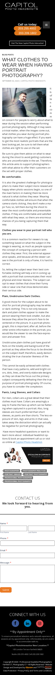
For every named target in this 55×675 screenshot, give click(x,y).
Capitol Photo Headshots (33, 81)
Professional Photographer (18, 478)
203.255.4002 (27, 28)
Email (3, 550)
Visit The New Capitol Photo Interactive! (27, 43)
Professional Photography (18, 481)
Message (5, 562)
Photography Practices (34, 471)
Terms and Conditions (42, 670)
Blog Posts (7, 54)
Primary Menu (46, 24)
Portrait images (13, 474)
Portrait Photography (36, 474)
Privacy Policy (23, 670)
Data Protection (9, 670)
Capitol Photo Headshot (29, 442)
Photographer (12, 471)
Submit (5, 589)
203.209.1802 (28, 33)
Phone (4, 538)
